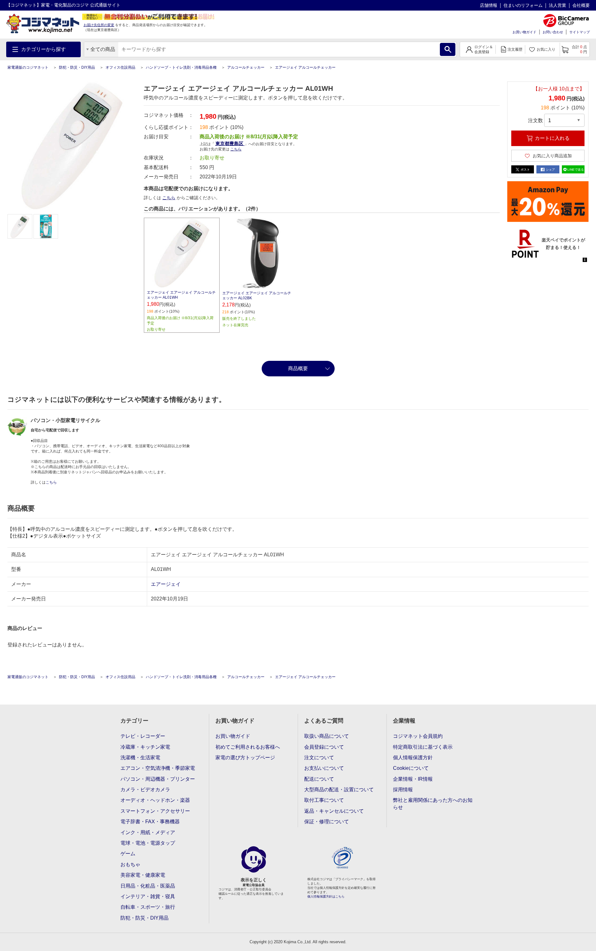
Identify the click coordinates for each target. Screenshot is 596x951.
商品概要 (298, 368)
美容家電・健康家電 (142, 875)
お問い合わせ (553, 32)
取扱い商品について (326, 736)
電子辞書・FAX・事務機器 (150, 821)
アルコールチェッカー (245, 67)
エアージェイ (166, 584)
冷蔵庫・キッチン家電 (145, 747)
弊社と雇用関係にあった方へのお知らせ (432, 803)
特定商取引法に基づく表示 (423, 747)
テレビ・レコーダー (142, 736)
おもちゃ (130, 864)
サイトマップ (579, 32)
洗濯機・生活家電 (140, 757)
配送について (319, 779)
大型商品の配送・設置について (339, 789)
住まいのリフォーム (523, 5)
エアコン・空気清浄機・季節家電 (157, 768)
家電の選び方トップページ (245, 757)
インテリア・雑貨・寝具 (147, 896)
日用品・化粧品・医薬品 (147, 886)
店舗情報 (488, 5)
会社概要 (581, 5)
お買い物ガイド (524, 32)
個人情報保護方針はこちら (326, 896)
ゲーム (127, 853)
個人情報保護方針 (413, 757)
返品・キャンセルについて (334, 811)
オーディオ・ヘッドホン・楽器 (155, 800)
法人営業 (557, 5)
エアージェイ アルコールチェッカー (305, 67)
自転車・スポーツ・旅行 (147, 907)
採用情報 (403, 789)
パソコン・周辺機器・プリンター (157, 779)
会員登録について (324, 747)
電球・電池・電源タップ (147, 843)
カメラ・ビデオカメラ (145, 789)
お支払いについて (324, 768)
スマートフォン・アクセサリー (155, 811)
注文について (319, 757)
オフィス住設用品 (120, 67)
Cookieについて (411, 768)
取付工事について (324, 800)
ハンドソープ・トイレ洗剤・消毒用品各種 (181, 67)
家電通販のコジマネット (27, 67)
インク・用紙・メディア (147, 832)
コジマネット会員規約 (418, 736)
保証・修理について (326, 821)
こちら (168, 197)
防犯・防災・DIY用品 (77, 67)
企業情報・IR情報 (413, 779)
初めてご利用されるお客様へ (247, 747)
